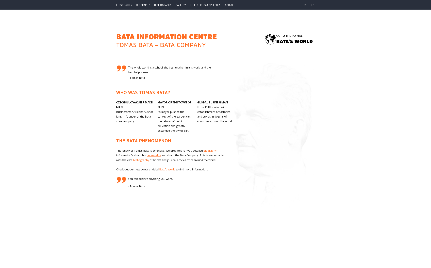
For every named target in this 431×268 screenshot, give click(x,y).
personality (153, 155)
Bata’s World (167, 169)
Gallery (181, 5)
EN (312, 5)
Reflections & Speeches (205, 5)
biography (210, 150)
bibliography (141, 160)
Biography (143, 5)
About (229, 5)
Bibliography (162, 5)
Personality (124, 5)
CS (305, 5)
